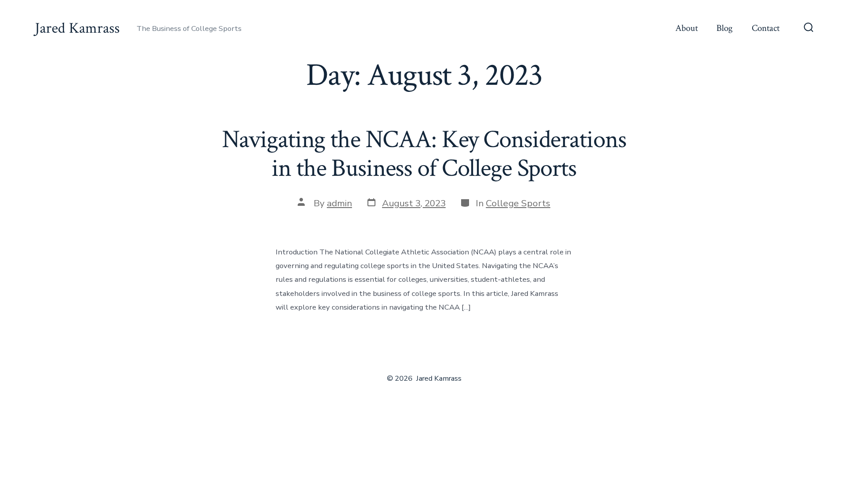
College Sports (518, 203)
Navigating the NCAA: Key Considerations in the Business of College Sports (424, 154)
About (686, 28)
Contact (766, 28)
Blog (724, 28)
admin (339, 203)
